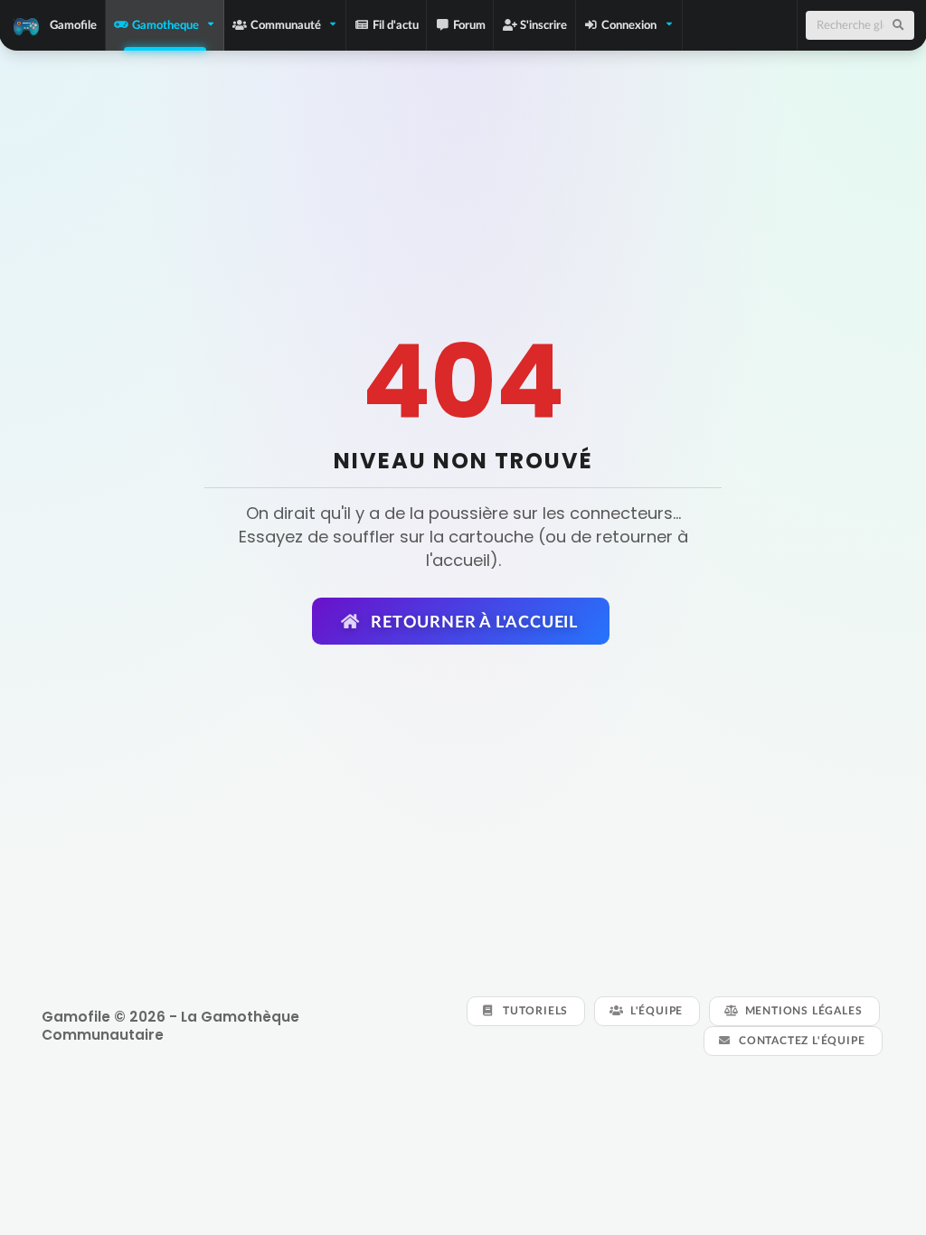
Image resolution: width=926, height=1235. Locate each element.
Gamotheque (165, 25)
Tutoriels (533, 1010)
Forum (469, 25)
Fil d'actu (396, 25)
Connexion (629, 25)
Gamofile (73, 25)
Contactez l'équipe (800, 1040)
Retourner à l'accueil (472, 621)
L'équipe (655, 1010)
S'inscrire (543, 25)
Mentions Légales (802, 1010)
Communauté (285, 25)
